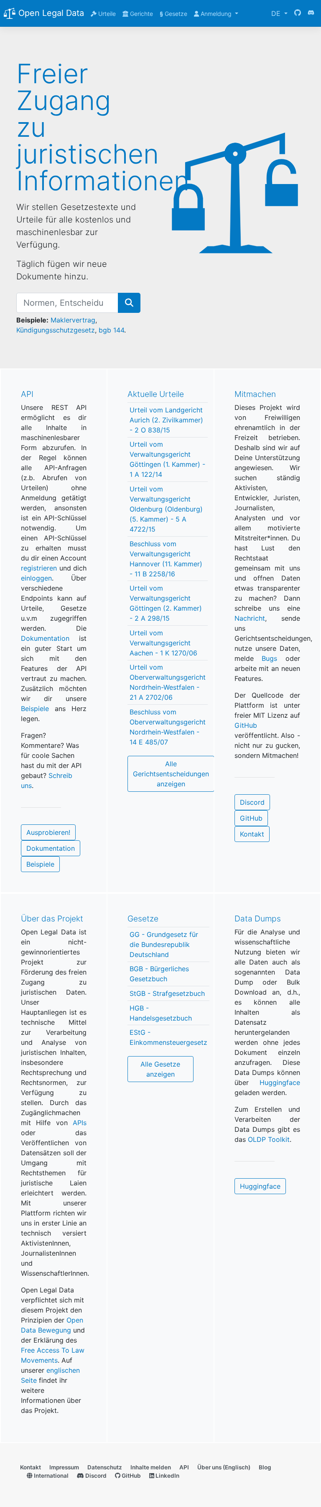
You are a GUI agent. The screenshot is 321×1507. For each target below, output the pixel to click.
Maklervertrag (73, 320)
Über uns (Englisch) (223, 1467)
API (184, 1467)
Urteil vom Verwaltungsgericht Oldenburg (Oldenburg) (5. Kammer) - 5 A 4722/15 (166, 509)
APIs (80, 1122)
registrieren (39, 568)
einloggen (36, 578)
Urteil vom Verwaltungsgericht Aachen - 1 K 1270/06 (163, 643)
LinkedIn (166, 1475)
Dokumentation (45, 638)
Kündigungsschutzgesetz (55, 330)
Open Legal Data (50, 13)
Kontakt (252, 834)
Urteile (106, 13)
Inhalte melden (150, 1467)
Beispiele (35, 708)
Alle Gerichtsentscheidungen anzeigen (171, 774)
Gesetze (173, 13)
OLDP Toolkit (269, 1139)
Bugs (269, 658)
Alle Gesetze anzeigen (160, 1069)
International (51, 1475)
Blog (265, 1467)
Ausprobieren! (48, 832)
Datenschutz (104, 1467)
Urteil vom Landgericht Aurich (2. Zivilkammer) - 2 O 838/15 (166, 420)
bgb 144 (111, 330)
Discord (252, 802)
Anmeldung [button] (216, 13)
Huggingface (280, 1082)
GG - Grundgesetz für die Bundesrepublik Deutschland (164, 944)
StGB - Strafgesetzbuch (167, 993)
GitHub (245, 725)
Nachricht (249, 618)
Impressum (64, 1467)
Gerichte (140, 13)
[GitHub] (297, 13)
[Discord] (311, 13)
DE (277, 13)
